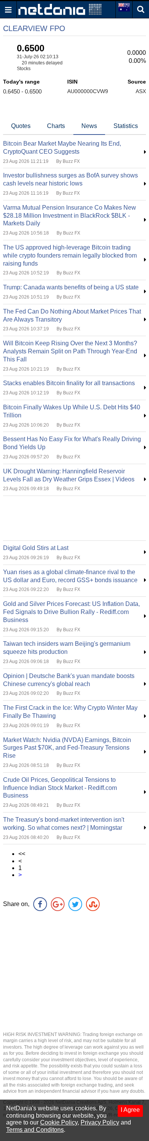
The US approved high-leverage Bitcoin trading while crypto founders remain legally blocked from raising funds (70, 255)
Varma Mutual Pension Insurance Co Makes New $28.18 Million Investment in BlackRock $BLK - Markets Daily (69, 215)
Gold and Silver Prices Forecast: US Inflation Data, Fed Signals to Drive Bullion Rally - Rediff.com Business (71, 612)
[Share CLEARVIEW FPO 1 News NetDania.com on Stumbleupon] (93, 904)
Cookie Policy (59, 1122)
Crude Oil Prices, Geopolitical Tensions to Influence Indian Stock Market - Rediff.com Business (60, 788)
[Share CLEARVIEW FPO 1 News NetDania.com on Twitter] (75, 904)
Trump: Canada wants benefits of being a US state (71, 287)
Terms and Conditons (35, 1129)
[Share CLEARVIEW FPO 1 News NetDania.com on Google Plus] (58, 904)
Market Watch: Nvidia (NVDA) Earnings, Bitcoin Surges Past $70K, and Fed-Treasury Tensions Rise (67, 748)
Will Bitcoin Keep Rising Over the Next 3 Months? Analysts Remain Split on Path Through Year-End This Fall (70, 351)
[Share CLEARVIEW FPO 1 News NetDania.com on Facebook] (40, 904)
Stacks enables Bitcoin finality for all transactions (69, 383)
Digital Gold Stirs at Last (35, 548)
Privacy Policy (100, 1122)
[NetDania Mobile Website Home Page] (60, 9)
